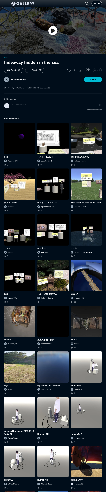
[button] (86, 3)
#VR (6, 58)
